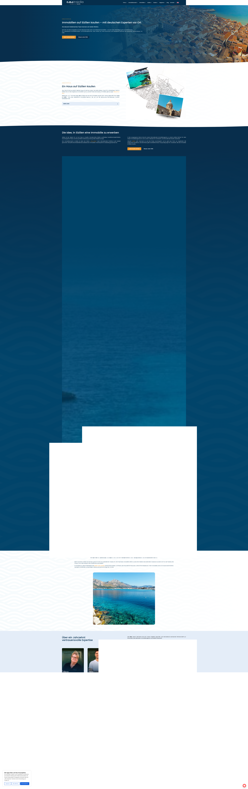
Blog (168, 2)
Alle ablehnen (15, 783)
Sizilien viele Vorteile (99, 565)
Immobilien (142, 2)
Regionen (162, 2)
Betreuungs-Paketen (75, 729)
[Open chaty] (244, 785)
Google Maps (152, 753)
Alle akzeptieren (24, 783)
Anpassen (8, 783)
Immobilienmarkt (133, 2)
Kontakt (172, 2)
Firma (124, 2)
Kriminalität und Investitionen (145, 698)
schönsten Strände (169, 754)
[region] (17, 778)
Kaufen (155, 2)
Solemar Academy (143, 754)
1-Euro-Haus (93, 141)
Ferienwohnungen (178, 753)
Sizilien (149, 2)
